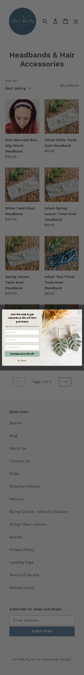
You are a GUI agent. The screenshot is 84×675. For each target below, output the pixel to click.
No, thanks (22, 360)
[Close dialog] (79, 312)
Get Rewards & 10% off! (22, 353)
